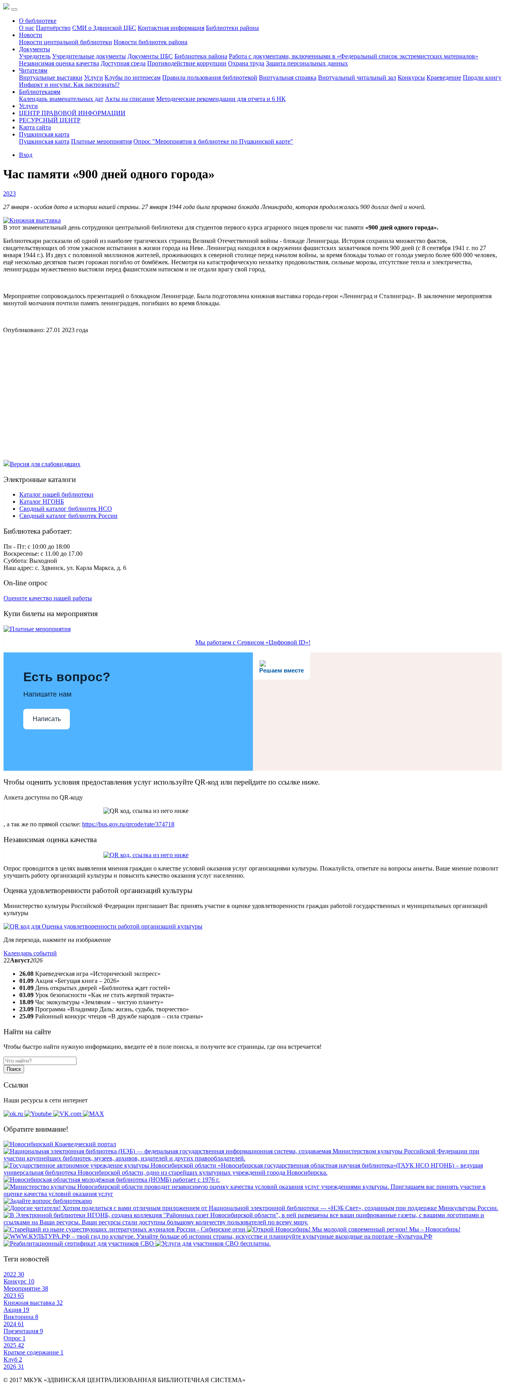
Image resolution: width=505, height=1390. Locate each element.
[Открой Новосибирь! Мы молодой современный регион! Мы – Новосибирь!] (353, 1229)
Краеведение (443, 77)
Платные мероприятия (101, 141)
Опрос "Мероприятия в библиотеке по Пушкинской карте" (213, 141)
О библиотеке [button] (37, 20)
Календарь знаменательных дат (61, 98)
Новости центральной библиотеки (65, 42)
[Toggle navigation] (14, 9)
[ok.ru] (14, 1113)
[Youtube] (38, 1113)
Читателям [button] (33, 70)
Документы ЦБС (150, 56)
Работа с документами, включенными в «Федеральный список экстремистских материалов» (353, 56)
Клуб (13, 1359)
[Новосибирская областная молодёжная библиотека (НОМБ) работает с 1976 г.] (112, 1179)
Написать (47, 719)
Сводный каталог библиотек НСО (65, 508)
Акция (16, 1309)
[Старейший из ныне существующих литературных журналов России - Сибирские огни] (125, 1229)
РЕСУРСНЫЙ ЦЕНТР (49, 120)
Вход (25, 154)
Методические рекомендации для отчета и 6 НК (221, 98)
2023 (9, 193)
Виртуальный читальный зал (357, 77)
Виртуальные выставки (50, 77)
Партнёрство (53, 27)
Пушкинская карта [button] (44, 134)
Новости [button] (30, 35)
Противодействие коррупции (186, 63)
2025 (14, 1345)
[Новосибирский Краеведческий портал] (60, 1144)
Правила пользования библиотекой (209, 77)
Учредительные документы (89, 56)
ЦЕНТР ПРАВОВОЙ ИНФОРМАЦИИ (72, 113)
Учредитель (34, 56)
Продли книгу (482, 77)
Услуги (93, 77)
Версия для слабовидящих (45, 464)
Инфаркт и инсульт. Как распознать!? (69, 84)
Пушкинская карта (44, 141)
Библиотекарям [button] (39, 91)
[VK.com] (68, 1113)
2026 (14, 1366)
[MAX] (93, 1113)
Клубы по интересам (133, 77)
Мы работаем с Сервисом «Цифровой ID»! (252, 642)
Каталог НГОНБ (41, 501)
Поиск (14, 1069)
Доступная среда (123, 63)
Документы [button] (34, 49)
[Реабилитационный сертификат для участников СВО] (79, 1243)
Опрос (15, 1338)
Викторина (21, 1316)
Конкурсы (411, 77)
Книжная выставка (33, 1302)
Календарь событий (30, 953)
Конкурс (19, 1281)
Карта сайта (35, 127)
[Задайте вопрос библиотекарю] (48, 1201)
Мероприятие (26, 1288)
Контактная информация (171, 27)
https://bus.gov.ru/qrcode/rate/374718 (128, 824)
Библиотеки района (232, 27)
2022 (14, 1274)
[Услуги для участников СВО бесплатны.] (213, 1243)
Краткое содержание (34, 1352)
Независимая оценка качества (59, 63)
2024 (14, 1324)
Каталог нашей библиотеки (56, 494)
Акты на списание (130, 98)
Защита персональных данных (307, 63)
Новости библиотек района (150, 42)
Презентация (23, 1331)
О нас (26, 27)
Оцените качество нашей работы (48, 598)
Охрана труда (246, 63)
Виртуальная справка (287, 77)
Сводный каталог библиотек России (68, 515)
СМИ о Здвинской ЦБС (104, 27)
